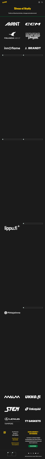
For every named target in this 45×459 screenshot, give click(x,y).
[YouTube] (36, 453)
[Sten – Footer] (12, 409)
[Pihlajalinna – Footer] (12, 312)
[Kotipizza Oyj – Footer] (33, 96)
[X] (31, 453)
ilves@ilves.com (15, 438)
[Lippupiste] (12, 228)
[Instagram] (33, 453)
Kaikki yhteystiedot (15, 443)
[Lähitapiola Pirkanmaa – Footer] (12, 180)
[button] (39, 2)
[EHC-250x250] (14, 454)
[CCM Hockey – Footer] (33, 24)
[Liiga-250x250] (9, 454)
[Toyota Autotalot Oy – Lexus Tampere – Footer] (12, 421)
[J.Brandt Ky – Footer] (33, 48)
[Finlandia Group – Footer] (12, 36)
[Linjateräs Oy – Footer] (33, 180)
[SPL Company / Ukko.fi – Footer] (33, 396)
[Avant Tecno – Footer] (12, 24)
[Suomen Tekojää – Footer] (33, 409)
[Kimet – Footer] (12, 96)
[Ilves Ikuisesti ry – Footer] (33, 36)
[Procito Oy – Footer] (33, 348)
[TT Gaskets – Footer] (33, 421)
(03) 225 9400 (15, 440)
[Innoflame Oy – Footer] (12, 48)
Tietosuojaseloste (15, 444)
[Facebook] (28, 453)
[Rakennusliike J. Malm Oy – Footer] (12, 396)
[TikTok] (38, 453)
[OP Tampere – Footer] (33, 264)
